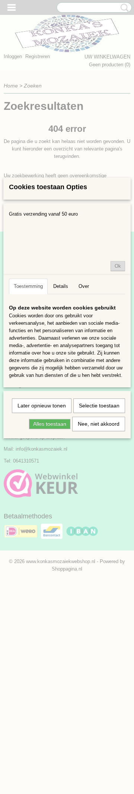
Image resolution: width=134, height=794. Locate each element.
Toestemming (28, 286)
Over (84, 286)
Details (60, 286)
